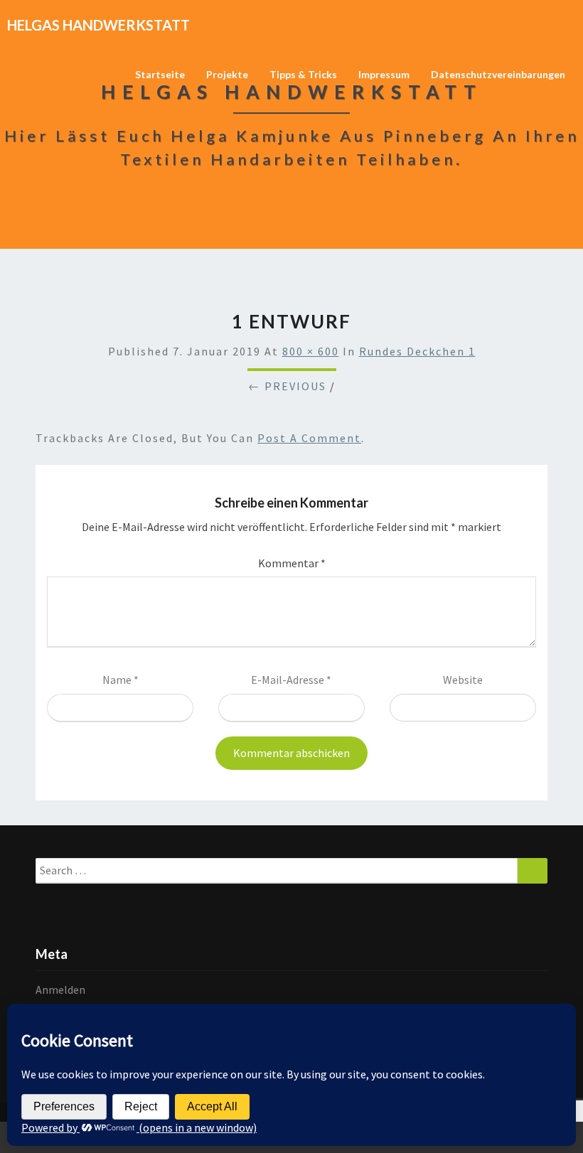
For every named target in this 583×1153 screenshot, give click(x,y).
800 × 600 (310, 351)
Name (120, 679)
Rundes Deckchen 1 (417, 351)
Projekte (227, 74)
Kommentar (292, 563)
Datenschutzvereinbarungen (498, 74)
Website (463, 679)
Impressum (384, 74)
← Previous (287, 386)
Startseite (160, 74)
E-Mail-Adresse (291, 679)
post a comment (309, 438)
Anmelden (60, 989)
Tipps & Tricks (303, 74)
